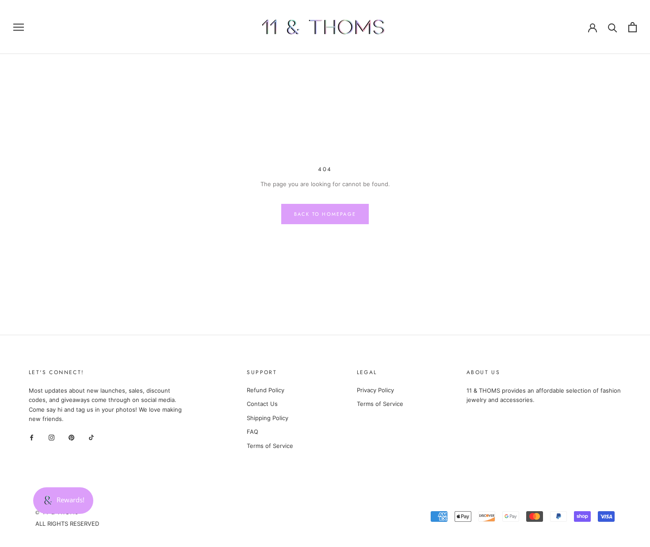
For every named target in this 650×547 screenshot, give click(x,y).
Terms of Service (270, 445)
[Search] (612, 27)
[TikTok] (91, 437)
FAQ (252, 431)
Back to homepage (325, 214)
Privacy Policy (375, 390)
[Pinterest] (71, 437)
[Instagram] (51, 437)
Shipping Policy (267, 417)
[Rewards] (63, 500)
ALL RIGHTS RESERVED (67, 523)
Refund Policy (265, 390)
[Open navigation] (18, 27)
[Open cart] (632, 27)
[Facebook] (31, 437)
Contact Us (262, 403)
